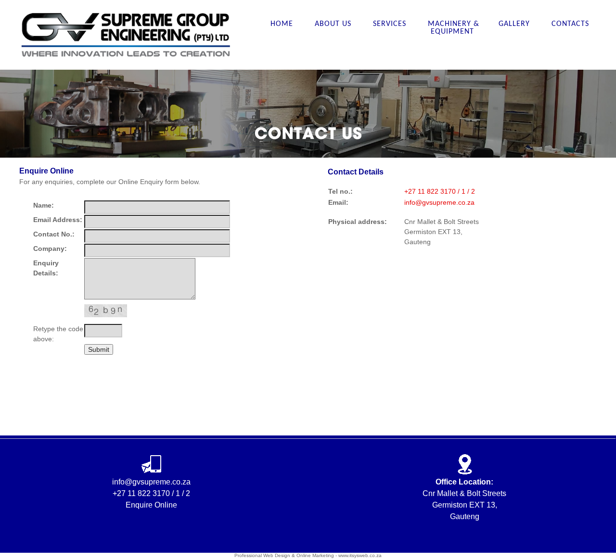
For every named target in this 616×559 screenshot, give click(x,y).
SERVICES (391, 24)
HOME (282, 24)
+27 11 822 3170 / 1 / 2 (439, 191)
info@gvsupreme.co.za (439, 202)
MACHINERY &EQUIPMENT (453, 28)
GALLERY (515, 24)
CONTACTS (570, 24)
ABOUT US (334, 24)
